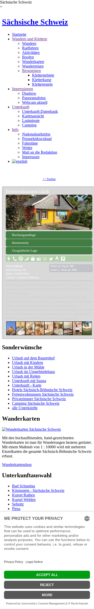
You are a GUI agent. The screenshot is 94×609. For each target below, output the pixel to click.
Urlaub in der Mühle (28, 367)
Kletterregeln (42, 84)
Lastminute (31, 120)
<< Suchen (49, 179)
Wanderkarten (33, 61)
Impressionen (22, 89)
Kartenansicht (33, 116)
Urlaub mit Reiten (26, 376)
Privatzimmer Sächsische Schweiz (39, 399)
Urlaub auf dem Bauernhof (33, 358)
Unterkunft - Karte (26, 385)
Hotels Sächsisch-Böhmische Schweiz (42, 390)
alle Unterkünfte (25, 408)
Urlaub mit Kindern (27, 362)
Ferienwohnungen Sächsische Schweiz (43, 394)
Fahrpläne (30, 143)
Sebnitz (18, 504)
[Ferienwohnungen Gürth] (49, 212)
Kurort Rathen (23, 495)
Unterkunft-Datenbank (40, 111)
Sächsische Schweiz (35, 21)
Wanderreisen (33, 66)
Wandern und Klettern (29, 39)
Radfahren (30, 48)
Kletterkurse (41, 80)
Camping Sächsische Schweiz (35, 403)
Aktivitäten (31, 52)
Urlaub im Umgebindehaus (33, 371)
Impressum (30, 157)
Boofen (28, 57)
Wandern (29, 43)
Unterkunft (20, 107)
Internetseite (20, 243)
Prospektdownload (37, 139)
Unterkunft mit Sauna (29, 381)
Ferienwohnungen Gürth (27, 191)
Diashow (29, 93)
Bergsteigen (31, 71)
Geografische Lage (24, 250)
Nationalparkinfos (36, 134)
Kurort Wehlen (24, 499)
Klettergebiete (43, 75)
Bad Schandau (23, 486)
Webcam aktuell (34, 102)
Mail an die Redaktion (39, 152)
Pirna (16, 508)
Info (15, 129)
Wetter (27, 148)
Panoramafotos (34, 98)
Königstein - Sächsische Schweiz (38, 490)
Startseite (19, 34)
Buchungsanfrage (24, 235)
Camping (29, 125)
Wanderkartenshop (17, 464)
